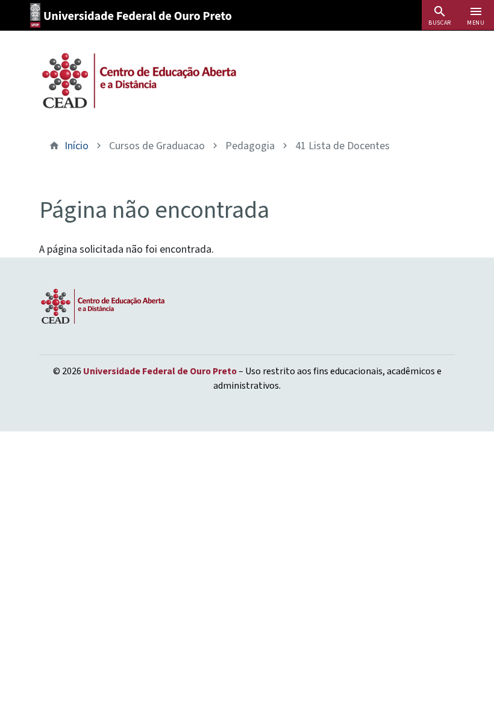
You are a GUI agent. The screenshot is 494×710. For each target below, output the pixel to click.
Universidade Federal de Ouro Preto (160, 371)
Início (76, 145)
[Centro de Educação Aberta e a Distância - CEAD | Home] (138, 80)
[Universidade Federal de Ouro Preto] (135, 15)
